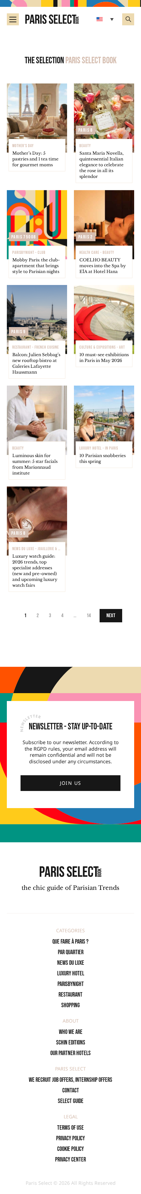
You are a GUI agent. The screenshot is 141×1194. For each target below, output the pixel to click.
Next (110, 615)
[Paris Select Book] (70, 871)
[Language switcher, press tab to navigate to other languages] (106, 19)
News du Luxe (70, 962)
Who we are (70, 1032)
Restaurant (70, 994)
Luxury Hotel (70, 973)
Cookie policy (70, 1149)
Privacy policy (70, 1138)
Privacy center (70, 1159)
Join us (70, 783)
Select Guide (71, 1101)
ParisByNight (70, 984)
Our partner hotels (70, 1053)
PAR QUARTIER (71, 952)
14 (89, 615)
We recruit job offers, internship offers (70, 1079)
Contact (70, 1090)
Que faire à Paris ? (70, 941)
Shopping (70, 1005)
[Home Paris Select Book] (52, 19)
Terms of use (70, 1127)
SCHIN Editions (70, 1042)
